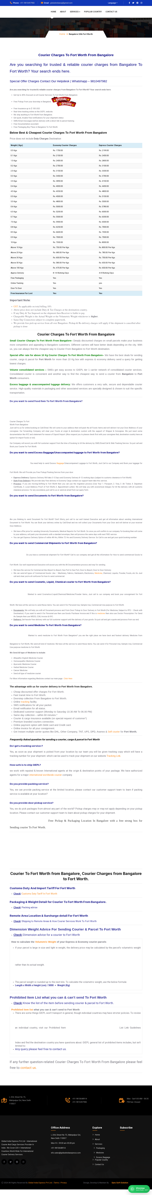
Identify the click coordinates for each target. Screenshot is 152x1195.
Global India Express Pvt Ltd (40, 1183)
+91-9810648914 (79, 1099)
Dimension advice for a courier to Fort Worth (51, 935)
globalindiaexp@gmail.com (61, 3)
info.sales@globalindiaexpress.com (66, 1153)
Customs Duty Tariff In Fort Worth (39, 893)
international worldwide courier (45, 774)
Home (53, 12)
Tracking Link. (114, 755)
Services (74, 12)
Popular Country (93, 12)
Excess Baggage (103, 1157)
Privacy (64, 1183)
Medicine (98, 573)
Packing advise (29, 907)
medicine (101, 613)
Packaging (100, 1148)
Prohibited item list (22, 1009)
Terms (56, 1183)
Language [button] (112, 3)
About (63, 12)
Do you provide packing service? (29, 783)
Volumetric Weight (45, 942)
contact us (28, 1068)
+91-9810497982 (27, 3)
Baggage (60, 463)
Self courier (114, 731)
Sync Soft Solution (120, 1183)
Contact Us (111, 12)
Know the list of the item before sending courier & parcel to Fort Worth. (68, 1003)
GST (16, 306)
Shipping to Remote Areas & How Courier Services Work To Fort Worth (59, 921)
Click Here (68, 678)
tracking (25, 701)
